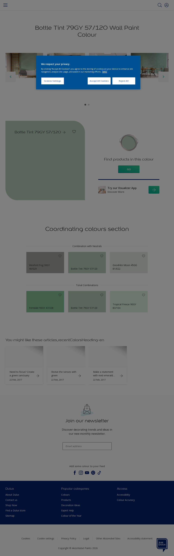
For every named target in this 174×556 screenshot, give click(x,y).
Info (104, 71)
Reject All (124, 81)
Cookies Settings (52, 81)
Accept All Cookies (99, 81)
